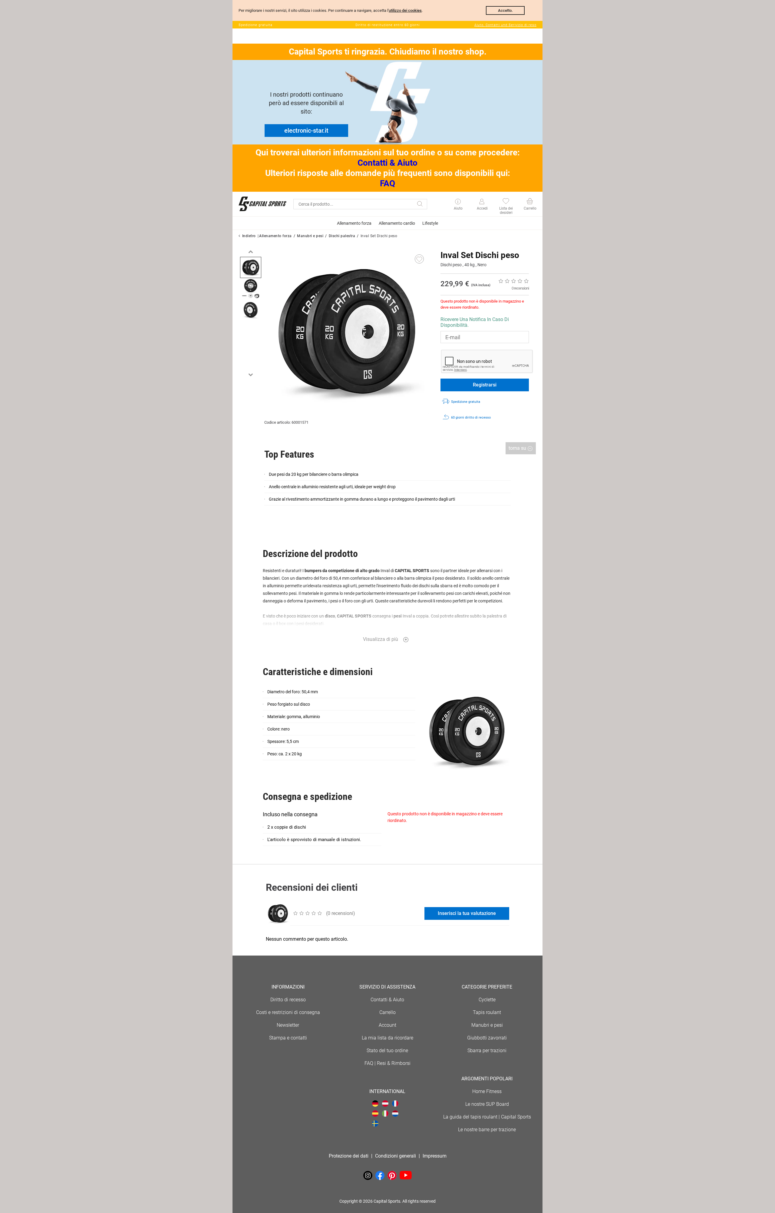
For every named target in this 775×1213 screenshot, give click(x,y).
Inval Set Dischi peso (379, 236)
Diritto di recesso (288, 1000)
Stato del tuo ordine (387, 1050)
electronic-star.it (306, 130)
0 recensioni (520, 288)
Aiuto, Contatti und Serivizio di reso (505, 25)
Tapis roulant (487, 1012)
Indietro (249, 236)
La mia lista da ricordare (387, 1038)
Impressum (435, 1156)
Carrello (387, 1012)
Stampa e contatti (288, 1038)
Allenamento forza (275, 236)
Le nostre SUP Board (487, 1104)
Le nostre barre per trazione (487, 1129)
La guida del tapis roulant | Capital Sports (487, 1117)
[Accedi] (482, 201)
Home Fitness (487, 1091)
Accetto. (505, 10)
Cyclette (487, 1000)
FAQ (387, 183)
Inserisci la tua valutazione (467, 913)
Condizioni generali (395, 1156)
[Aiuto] (458, 202)
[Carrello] (530, 202)
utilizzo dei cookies (405, 10)
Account (387, 1025)
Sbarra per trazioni (486, 1050)
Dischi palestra (342, 236)
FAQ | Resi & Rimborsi (387, 1063)
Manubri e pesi (310, 236)
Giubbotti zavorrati (487, 1038)
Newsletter (288, 1025)
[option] (250, 267)
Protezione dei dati (348, 1156)
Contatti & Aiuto (387, 163)
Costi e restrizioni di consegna (288, 1012)
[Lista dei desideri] (506, 202)
